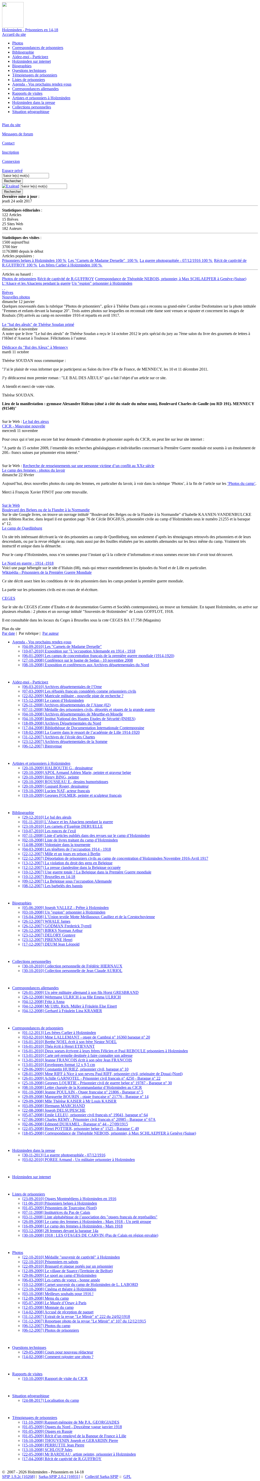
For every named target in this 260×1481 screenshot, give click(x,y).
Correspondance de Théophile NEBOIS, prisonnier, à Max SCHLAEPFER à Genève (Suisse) (170, 279)
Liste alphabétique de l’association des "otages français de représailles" (89, 1217)
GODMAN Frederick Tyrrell (56, 926)
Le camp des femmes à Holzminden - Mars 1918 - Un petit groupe (86, 1221)
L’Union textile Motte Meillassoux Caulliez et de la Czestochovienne (88, 917)
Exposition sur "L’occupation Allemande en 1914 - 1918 (78, 651)
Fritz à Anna (43, 1001)
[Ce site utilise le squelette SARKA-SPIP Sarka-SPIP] (2, 288)
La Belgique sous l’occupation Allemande (67, 881)
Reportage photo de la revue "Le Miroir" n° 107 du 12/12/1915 (84, 1321)
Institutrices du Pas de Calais (56, 1212)
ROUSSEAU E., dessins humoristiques (65, 781)
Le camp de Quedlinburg (22, 528)
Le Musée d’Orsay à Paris (54, 1303)
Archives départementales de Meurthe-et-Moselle (72, 714)
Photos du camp (46, 1326)
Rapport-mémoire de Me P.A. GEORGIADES (70, 1422)
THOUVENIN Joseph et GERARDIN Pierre (70, 1440)
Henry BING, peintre (50, 777)
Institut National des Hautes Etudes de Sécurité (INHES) (78, 718)
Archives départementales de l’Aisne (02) (66, 705)
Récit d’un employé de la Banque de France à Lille (74, 1436)
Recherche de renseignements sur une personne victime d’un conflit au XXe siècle (88, 466)
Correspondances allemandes (35, 89)
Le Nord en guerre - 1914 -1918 (28, 563)
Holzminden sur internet (31, 61)
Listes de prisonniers (28, 79)
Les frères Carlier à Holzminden (71, 265)
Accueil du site (14, 34)
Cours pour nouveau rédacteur (57, 1352)
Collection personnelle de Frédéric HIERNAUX (72, 966)
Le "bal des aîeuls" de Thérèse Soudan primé (38, 324)
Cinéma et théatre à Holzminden (59, 1289)
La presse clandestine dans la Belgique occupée (71, 867)
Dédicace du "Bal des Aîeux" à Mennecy (35, 347)
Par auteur (50, 633)
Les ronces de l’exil (49, 831)
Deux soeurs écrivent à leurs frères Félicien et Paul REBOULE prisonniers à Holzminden (105, 1051)
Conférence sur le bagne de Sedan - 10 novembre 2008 (77, 660)
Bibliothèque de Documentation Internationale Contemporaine (83, 728)
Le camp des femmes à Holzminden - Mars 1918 (72, 1226)
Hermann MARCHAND (53, 1106)
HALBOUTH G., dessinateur (57, 768)
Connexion (11, 161)
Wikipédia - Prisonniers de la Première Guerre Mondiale (47, 572)
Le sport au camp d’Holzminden (59, 1275)
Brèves (7, 292)
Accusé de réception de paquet (57, 1312)
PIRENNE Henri (47, 939)
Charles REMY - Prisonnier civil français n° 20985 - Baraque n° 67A (89, 1119)
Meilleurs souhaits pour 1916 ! (57, 1294)
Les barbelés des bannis (52, 886)
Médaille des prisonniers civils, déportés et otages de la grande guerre (88, 709)
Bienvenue (42, 746)
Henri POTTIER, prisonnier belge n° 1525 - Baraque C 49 (80, 1128)
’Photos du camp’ (241, 483)
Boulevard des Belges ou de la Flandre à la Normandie (46, 510)
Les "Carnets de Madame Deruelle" (103, 260)
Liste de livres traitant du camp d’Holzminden (70, 840)
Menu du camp (45, 1298)
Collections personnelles (31, 107)
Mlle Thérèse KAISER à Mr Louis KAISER (69, 1101)
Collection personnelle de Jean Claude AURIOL (72, 970)
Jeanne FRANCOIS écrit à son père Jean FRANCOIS (77, 1060)
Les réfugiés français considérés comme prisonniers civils (79, 691)
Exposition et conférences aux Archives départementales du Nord (85, 665)
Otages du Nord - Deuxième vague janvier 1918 (72, 1427)
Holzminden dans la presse (33, 102)
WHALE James (46, 921)
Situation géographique (30, 111)
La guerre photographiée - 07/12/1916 (176, 260)
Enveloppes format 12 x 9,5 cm (58, 1064)
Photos (17, 43)
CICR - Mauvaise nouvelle (23, 426)
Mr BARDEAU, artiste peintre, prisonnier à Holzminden (79, 1454)
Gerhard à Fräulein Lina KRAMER (62, 1011)
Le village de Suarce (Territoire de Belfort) (67, 1271)
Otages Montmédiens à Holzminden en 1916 (69, 1199)
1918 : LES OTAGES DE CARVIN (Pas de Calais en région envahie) (90, 1235)
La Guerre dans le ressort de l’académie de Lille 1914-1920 (81, 732)
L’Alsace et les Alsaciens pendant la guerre (36, 283)
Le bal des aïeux (36, 421)
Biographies (21, 66)
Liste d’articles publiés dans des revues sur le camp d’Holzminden (86, 835)
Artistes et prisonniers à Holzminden (41, 98)
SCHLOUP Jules (47, 1449)
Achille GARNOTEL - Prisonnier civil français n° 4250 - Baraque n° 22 (91, 1078)
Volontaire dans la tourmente (56, 844)
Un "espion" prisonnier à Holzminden (102, 283)
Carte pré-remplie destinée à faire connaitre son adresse (77, 1055)
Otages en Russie (47, 1431)
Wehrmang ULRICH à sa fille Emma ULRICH (71, 997)
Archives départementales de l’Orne (62, 686)
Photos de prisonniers (19, 279)
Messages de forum (17, 134)
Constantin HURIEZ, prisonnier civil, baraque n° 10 (75, 1069)
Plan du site (11, 125)
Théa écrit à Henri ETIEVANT (58, 1046)
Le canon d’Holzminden (53, 700)
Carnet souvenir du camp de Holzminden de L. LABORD (80, 1284)
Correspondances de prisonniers (37, 47)
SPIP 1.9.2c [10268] (18, 1476)
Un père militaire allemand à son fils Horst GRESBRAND (80, 992)
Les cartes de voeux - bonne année (61, 1280)
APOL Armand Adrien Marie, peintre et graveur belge (76, 772)
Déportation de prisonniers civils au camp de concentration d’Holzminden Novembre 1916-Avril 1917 (115, 858)
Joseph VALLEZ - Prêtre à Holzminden (65, 907)
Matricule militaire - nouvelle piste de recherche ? (72, 696)
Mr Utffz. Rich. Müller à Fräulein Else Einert (69, 1006)
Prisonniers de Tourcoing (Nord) (59, 1208)
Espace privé (12, 170)
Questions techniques (29, 70)
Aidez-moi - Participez (30, 57)
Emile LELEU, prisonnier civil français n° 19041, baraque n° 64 (85, 1115)
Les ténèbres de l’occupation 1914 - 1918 (66, 849)
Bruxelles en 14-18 (48, 876)
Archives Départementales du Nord (61, 723)
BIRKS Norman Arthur (52, 930)
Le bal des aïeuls (46, 817)
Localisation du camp (50, 1400)
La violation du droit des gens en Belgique (67, 863)
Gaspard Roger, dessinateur (55, 786)
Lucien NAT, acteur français (56, 791)
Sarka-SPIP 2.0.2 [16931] (59, 1476)
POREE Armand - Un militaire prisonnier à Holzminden (78, 1159)
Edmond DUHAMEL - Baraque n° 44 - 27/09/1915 (75, 1124)
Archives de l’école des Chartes (58, 737)
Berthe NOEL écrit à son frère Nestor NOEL (69, 1042)
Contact (8, 143)
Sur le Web (11, 505)
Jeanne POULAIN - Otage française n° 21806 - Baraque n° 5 (82, 1092)
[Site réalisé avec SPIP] (4, 288)
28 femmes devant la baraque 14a (60, 1231)
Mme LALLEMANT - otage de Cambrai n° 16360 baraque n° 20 (86, 1037)
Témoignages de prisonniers (34, 75)
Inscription (10, 152)
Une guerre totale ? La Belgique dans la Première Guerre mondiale (86, 872)
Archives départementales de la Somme (64, 741)
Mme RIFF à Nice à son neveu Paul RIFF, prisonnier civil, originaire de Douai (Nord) (102, 1074)
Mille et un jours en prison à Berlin (61, 854)
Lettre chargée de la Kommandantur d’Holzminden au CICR (82, 1087)
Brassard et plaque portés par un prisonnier (67, 1266)
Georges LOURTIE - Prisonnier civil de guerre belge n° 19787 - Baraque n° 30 (97, 1083)
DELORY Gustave (48, 935)
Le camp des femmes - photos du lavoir (33, 470)
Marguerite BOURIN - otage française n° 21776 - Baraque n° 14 (85, 1096)
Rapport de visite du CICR (55, 1378)
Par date (8, 633)
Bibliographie (23, 52)
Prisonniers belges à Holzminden (34, 260)
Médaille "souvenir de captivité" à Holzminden (71, 1257)
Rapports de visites (27, 93)
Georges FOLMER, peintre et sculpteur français (72, 795)
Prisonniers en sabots (50, 1262)
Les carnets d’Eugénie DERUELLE (62, 826)
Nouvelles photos (16, 297)
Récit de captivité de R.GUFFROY (65, 279)
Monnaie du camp (48, 1307)
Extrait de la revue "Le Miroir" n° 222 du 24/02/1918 (76, 1316)
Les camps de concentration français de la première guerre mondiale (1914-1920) (98, 656)
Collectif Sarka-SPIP (101, 1476)
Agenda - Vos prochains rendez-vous (41, 84)
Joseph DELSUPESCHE (54, 1110)
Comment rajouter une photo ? (57, 1357)
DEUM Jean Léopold (50, 944)
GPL (127, 1476)
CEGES (8, 598)
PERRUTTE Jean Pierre (53, 1445)
